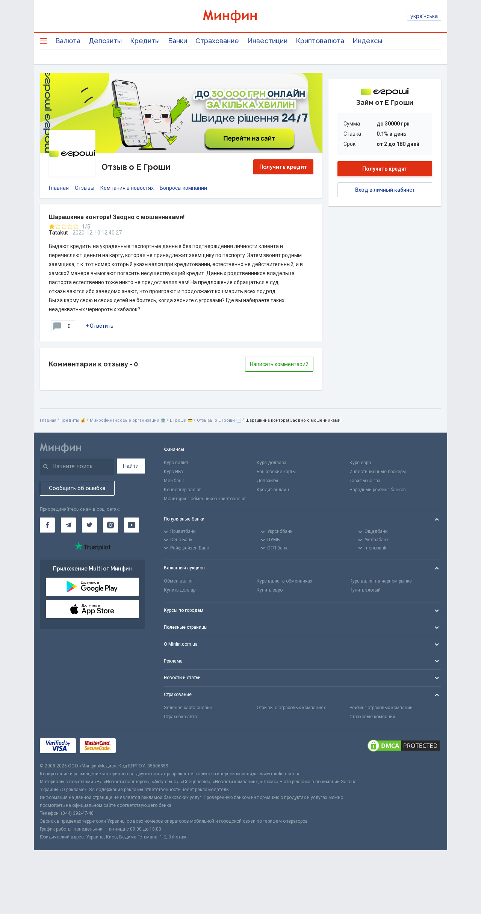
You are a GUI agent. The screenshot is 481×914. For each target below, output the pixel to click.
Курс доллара (271, 462)
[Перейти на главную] (240, 16)
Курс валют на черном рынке (380, 581)
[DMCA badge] (403, 745)
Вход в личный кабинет (385, 190)
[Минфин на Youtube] (131, 525)
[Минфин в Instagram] (110, 525)
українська (424, 16)
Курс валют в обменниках (284, 581)
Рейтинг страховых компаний (381, 707)
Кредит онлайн (273, 489)
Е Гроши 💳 (181, 420)
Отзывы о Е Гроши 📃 (219, 420)
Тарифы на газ (364, 480)
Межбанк (174, 480)
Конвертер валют (182, 489)
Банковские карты (276, 471)
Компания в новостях (127, 188)
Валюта (67, 41)
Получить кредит (283, 167)
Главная (59, 188)
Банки (177, 41)
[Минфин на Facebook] (47, 525)
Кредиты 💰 (73, 420)
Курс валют (176, 462)
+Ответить (99, 326)
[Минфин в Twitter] (89, 525)
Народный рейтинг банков (377, 489)
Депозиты (105, 41)
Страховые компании (372, 716)
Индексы (367, 41)
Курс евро (360, 462)
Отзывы (84, 188)
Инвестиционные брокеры (377, 471)
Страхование (217, 41)
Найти (131, 466)
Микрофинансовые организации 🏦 (128, 420)
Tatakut (58, 233)
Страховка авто (180, 716)
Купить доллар (179, 590)
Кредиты (145, 41)
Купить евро (270, 590)
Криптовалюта (320, 41)
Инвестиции (267, 41)
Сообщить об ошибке (77, 488)
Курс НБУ (174, 471)
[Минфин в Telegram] (68, 525)
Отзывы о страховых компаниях (291, 707)
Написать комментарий (279, 364)
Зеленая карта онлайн (188, 707)
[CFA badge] (136, 745)
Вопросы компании (183, 188)
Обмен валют (178, 581)
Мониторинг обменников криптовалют (205, 498)
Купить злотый (365, 590)
